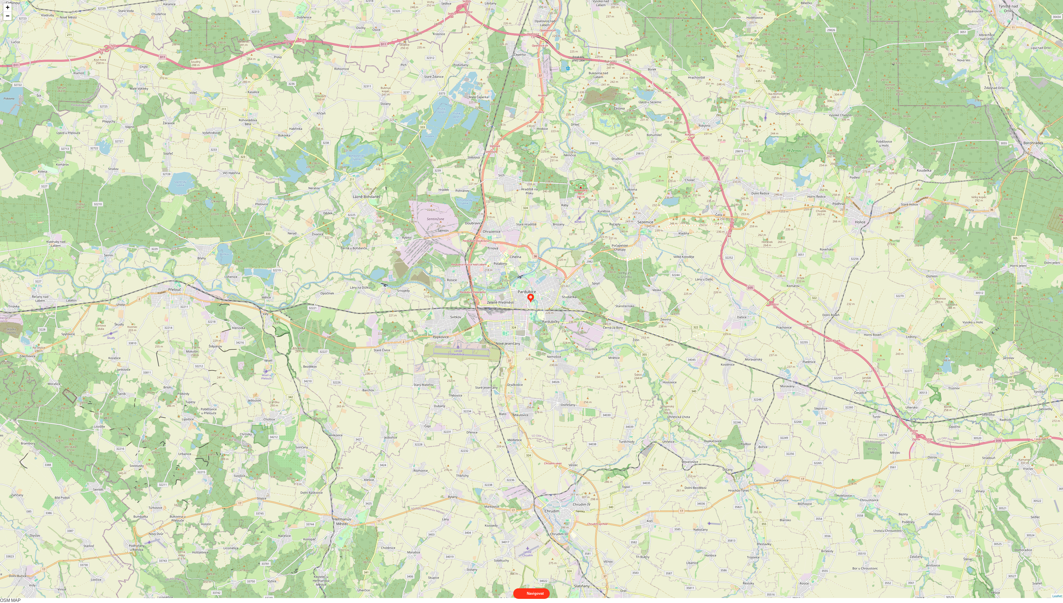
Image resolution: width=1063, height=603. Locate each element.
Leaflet (1057, 596)
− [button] (7, 15)
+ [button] (7, 7)
